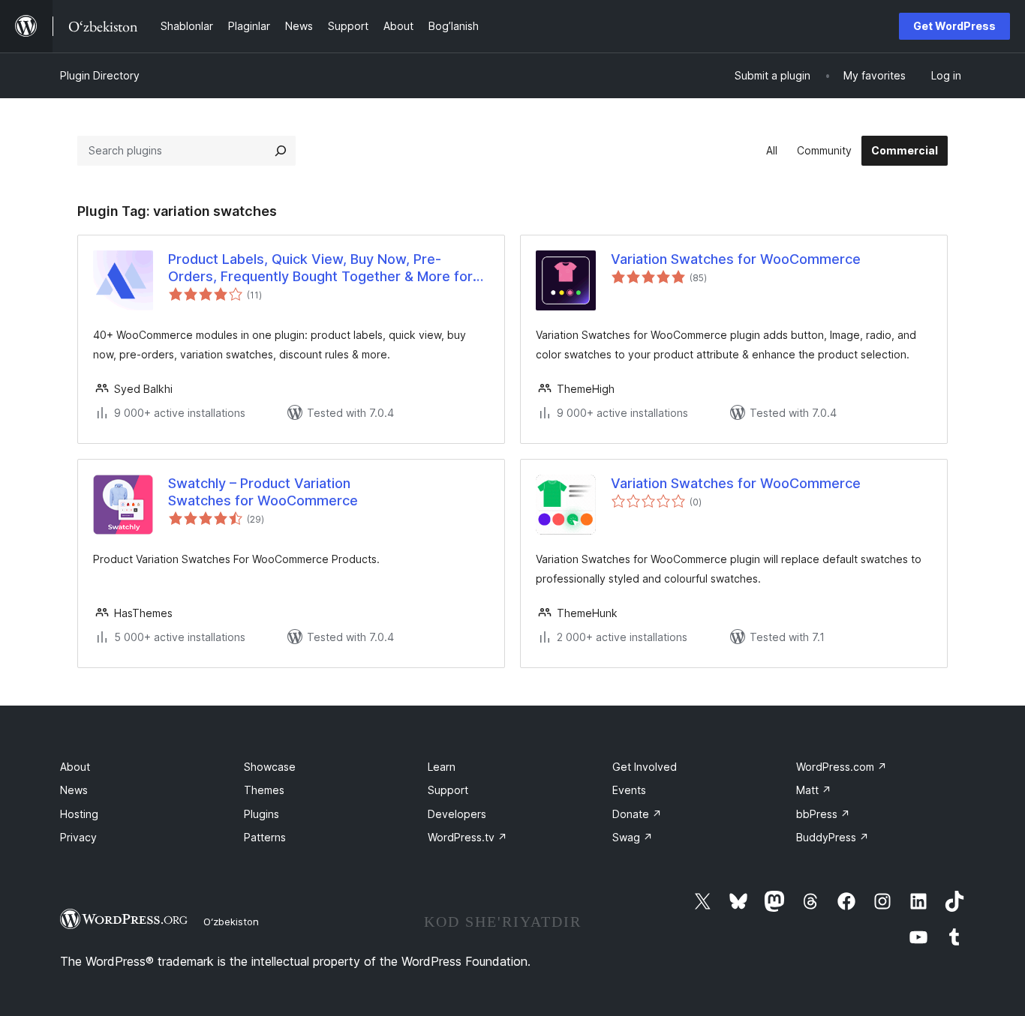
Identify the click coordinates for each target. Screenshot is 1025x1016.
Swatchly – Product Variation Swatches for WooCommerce (263, 491)
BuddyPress (832, 837)
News (74, 790)
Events (629, 790)
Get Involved (644, 766)
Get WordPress (954, 25)
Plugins (261, 814)
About (75, 766)
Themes (264, 790)
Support (448, 790)
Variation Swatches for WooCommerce (736, 259)
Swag (632, 837)
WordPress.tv (467, 837)
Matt (813, 790)
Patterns (265, 837)
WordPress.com (841, 766)
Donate (637, 814)
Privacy (78, 837)
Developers (457, 814)
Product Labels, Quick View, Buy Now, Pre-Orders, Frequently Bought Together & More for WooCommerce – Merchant (320, 268)
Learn (441, 766)
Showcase (270, 766)
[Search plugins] (281, 151)
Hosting (79, 814)
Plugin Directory (100, 75)
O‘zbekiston (231, 922)
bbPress (823, 814)
